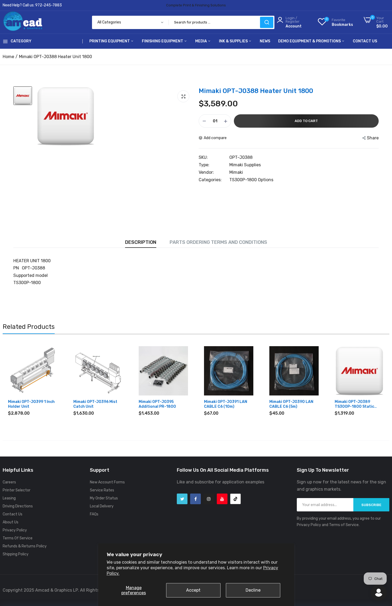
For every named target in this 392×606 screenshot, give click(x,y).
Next (376, 382)
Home (8, 56)
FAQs (94, 514)
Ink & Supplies (234, 41)
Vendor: (206, 172)
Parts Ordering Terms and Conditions (218, 242)
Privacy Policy (15, 530)
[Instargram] (208, 499)
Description (140, 242)
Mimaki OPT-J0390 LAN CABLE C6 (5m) (291, 404)
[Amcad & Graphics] (23, 22)
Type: (204, 165)
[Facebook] (195, 499)
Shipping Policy (16, 554)
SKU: (203, 157)
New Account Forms (107, 482)
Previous (16, 382)
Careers (9, 482)
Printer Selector (16, 490)
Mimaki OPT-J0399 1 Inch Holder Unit (31, 404)
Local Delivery (102, 506)
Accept (193, 590)
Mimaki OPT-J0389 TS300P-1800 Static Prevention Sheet (354, 404)
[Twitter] (182, 499)
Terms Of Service (18, 538)
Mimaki (236, 172)
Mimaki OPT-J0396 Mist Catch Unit (95, 404)
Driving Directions (18, 506)
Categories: (210, 179)
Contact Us (365, 41)
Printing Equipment (110, 41)
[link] (52, 350)
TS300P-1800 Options (251, 179)
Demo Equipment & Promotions (310, 41)
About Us (10, 522)
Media (201, 41)
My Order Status (104, 498)
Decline (253, 590)
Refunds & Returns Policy (25, 546)
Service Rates (102, 490)
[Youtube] (222, 499)
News (265, 41)
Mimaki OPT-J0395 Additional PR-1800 (157, 404)
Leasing (9, 498)
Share (373, 137)
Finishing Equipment (163, 41)
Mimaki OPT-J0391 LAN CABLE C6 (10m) (225, 404)
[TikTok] (235, 499)
